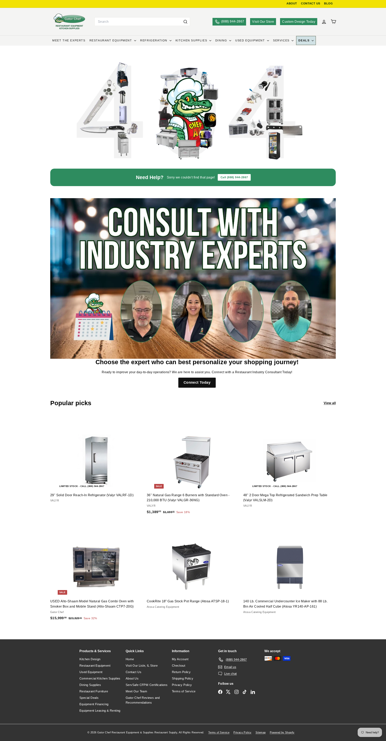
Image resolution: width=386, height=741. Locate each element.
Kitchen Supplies (192, 40)
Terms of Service (183, 691)
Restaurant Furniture (93, 691)
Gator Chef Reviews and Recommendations (143, 700)
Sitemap (261, 732)
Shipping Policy (182, 678)
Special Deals (89, 697)
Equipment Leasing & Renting (99, 710)
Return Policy (181, 672)
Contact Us (133, 672)
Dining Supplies (90, 685)
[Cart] (333, 21)
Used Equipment (250, 40)
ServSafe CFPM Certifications (146, 685)
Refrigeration (154, 40)
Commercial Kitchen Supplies (99, 678)
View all (330, 403)
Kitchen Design (90, 659)
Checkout (178, 665)
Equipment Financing (94, 704)
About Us (132, 678)
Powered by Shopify (282, 732)
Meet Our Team (136, 691)
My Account (180, 659)
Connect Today (197, 382)
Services (282, 40)
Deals (304, 40)
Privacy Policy (182, 685)
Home (130, 659)
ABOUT (291, 3)
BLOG (328, 3)
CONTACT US (310, 3)
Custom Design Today (298, 21)
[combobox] (142, 21)
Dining (221, 40)
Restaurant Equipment (111, 40)
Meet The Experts (68, 40)
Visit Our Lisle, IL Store (142, 665)
